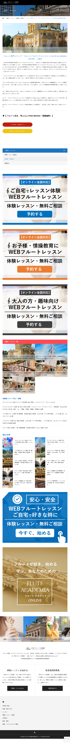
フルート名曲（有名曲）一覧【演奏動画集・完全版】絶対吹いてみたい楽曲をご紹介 (25, 427)
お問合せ (5, 718)
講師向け (7, 163)
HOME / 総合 (6, 705)
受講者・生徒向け (8, 24)
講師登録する (52, 688)
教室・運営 (6, 721)
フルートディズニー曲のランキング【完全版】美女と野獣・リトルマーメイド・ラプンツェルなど (29, 402)
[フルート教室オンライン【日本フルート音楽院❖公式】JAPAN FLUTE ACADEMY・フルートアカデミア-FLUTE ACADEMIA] (11, 2)
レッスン (5, 712)
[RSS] (35, 732)
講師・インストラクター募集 (10, 724)
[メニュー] (67, 2)
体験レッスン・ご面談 (9, 715)
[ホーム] (3, 18)
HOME (3, 702)
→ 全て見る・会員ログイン (17, 124)
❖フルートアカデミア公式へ (17, 131)
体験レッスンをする (17, 688)
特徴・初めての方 (7, 709)
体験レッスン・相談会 (11, 154)
